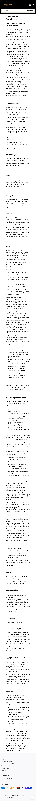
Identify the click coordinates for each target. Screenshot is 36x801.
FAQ (2, 759)
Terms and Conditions (7, 761)
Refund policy (5, 768)
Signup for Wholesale (7, 763)
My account (4, 770)
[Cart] (30, 5)
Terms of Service (6, 766)
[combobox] (18, 11)
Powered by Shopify (7, 797)
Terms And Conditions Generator (18, 294)
